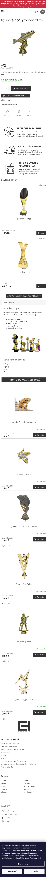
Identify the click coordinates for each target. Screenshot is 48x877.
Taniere (26, 789)
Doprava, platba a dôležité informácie (14, 761)
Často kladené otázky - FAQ (10, 743)
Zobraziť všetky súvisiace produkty (24, 296)
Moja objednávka (7, 767)
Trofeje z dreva (29, 786)
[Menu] (42, 11)
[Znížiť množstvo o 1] (9, 90)
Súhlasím (34, 871)
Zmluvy (3, 758)
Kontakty (4, 755)
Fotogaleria (5, 752)
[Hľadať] (30, 11)
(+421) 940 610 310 (11, 814)
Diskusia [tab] (11, 303)
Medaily (4, 783)
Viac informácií (35, 858)
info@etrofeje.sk (11, 811)
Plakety (26, 780)
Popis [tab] (5, 303)
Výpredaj (4, 792)
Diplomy (4, 789)
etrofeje (7, 821)
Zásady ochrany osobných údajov (12, 749)
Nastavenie (23, 864)
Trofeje (3, 786)
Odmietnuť (12, 871)
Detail (41, 233)
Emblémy (27, 783)
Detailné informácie (8, 105)
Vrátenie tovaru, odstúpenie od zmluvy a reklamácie (19, 764)
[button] (24, 435)
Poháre (3, 780)
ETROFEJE (8, 818)
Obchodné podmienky (9, 746)
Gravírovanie (28, 792)
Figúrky (19, 328)
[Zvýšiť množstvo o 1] (9, 87)
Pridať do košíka (22, 89)
